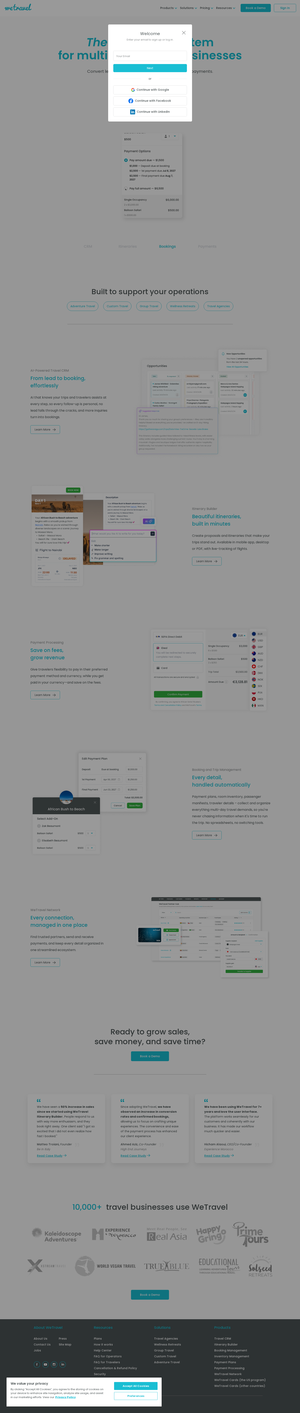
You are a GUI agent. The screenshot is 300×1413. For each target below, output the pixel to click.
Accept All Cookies (136, 1386)
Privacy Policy (65, 1397)
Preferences (135, 1396)
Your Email (123, 56)
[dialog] (150, 706)
